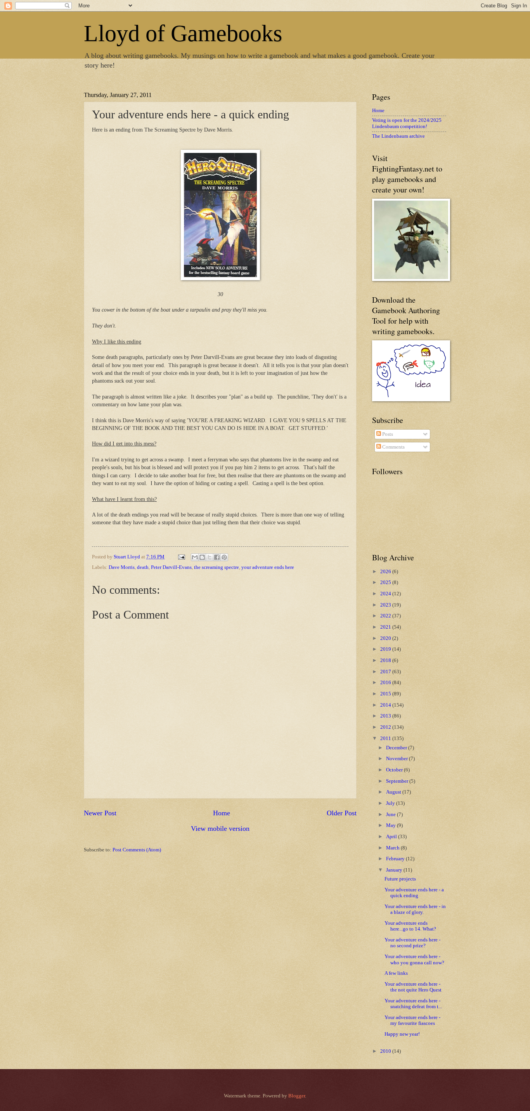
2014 (386, 705)
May (391, 825)
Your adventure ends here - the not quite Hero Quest (413, 987)
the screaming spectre (216, 567)
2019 (386, 649)
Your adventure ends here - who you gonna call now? (414, 959)
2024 (386, 593)
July (391, 803)
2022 (386, 616)
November (397, 758)
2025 (386, 582)
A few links (396, 973)
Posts (387, 434)
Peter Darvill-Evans (171, 567)
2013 (386, 716)
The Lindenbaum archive (398, 136)
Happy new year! (402, 1034)
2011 (386, 738)
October (395, 770)
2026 (386, 571)
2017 (386, 671)
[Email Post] (181, 557)
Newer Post (100, 813)
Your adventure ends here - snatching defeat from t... (413, 1003)
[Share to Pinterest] (224, 557)
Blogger (296, 1096)
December (397, 747)
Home (221, 813)
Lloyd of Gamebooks (183, 33)
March (393, 848)
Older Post (342, 813)
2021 (386, 627)
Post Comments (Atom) (137, 850)
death (143, 567)
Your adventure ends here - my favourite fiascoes (412, 1020)
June (391, 814)
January (395, 870)
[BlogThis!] (202, 557)
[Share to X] (209, 557)
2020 (386, 638)
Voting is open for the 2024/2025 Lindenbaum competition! (407, 123)
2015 (386, 694)
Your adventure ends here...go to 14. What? (410, 926)
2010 (386, 1051)
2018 (386, 660)
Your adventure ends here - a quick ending (414, 892)
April (392, 836)
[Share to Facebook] (217, 557)
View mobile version (220, 828)
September (397, 781)
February (396, 858)
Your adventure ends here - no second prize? (412, 942)
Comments (393, 447)
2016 (386, 682)
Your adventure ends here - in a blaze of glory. (415, 909)
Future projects (400, 879)
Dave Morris (122, 567)
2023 (386, 605)
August (394, 792)
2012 (386, 727)
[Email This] (195, 557)
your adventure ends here (267, 567)
